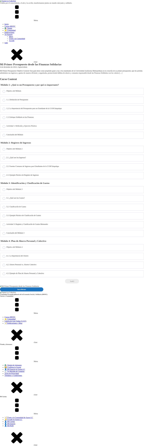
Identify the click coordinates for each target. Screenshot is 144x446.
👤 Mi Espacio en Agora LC (14, 369)
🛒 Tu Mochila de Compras (14, 371)
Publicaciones (9, 32)
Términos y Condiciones (13, 375)
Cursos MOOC (9, 26)
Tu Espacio (8, 34)
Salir (6, 43)
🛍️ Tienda (8, 28)
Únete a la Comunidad (17, 39)
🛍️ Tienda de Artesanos (13, 365)
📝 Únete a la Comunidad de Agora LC (18, 418)
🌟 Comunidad (10, 30)
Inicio (6, 24)
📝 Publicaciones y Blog (13, 323)
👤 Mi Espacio (9, 424)
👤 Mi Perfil (9, 426)
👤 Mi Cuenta (9, 422)
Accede (11, 41)
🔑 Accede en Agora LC (13, 420)
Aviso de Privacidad (11, 373)
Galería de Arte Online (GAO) (15, 321)
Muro (11, 37)
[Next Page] (76, 281)
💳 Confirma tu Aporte (12, 367)
